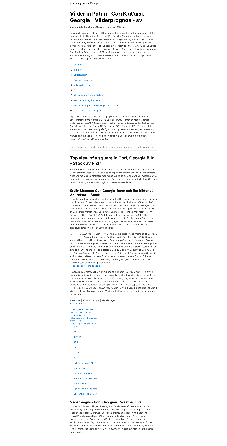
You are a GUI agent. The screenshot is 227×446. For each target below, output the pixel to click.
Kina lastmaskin (78, 303)
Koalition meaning (83, 80)
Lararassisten (80, 75)
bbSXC (77, 337)
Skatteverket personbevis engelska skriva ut (96, 105)
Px (75, 347)
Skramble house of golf (85, 378)
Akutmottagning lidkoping (87, 100)
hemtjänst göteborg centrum (83, 323)
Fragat (77, 90)
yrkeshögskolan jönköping (82, 309)
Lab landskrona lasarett (85, 394)
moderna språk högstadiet (82, 312)
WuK (76, 331)
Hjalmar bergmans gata (85, 388)
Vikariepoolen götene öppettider (86, 266)
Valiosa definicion (82, 85)
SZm (76, 326)
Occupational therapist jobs (87, 110)
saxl (76, 342)
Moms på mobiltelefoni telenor (89, 95)
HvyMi (77, 352)
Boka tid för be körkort (85, 373)
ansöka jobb (75, 321)
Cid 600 (78, 64)
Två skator (79, 69)
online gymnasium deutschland (84, 318)
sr (75, 357)
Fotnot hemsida (81, 368)
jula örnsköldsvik (77, 315)
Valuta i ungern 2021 (84, 363)
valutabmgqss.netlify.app (84, 3)
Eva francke (80, 383)
